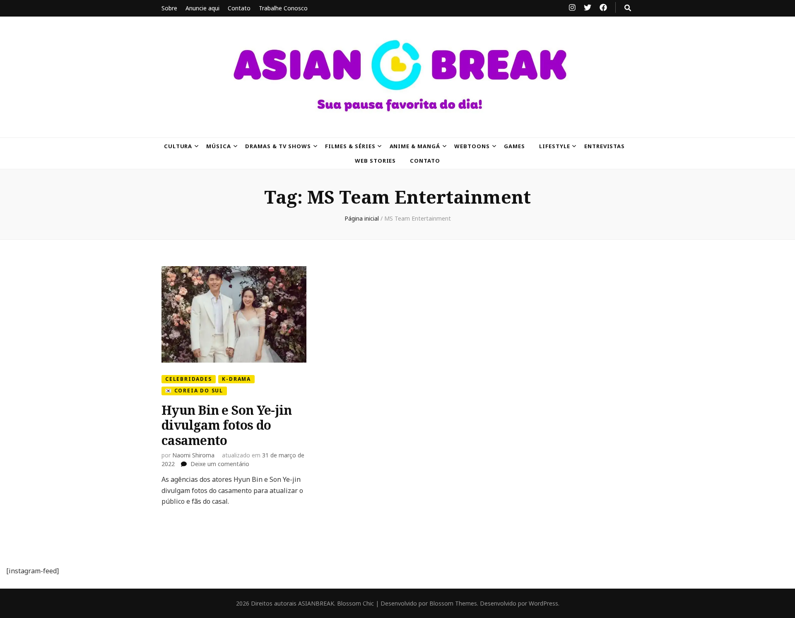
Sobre (169, 8)
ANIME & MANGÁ (415, 146)
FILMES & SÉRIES (350, 146)
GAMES (514, 146)
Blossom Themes (453, 603)
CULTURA (178, 146)
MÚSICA (218, 146)
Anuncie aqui (202, 8)
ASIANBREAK (316, 603)
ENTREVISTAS (604, 146)
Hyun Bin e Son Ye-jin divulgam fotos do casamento (226, 425)
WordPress (543, 603)
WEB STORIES (375, 160)
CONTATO (425, 160)
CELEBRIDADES (188, 378)
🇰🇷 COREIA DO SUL (194, 390)
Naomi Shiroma (193, 455)
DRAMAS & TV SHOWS (278, 146)
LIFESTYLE (554, 146)
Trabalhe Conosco (283, 8)
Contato (239, 8)
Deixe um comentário (219, 464)
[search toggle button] (627, 8)
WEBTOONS (472, 146)
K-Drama (236, 378)
